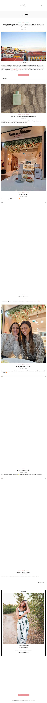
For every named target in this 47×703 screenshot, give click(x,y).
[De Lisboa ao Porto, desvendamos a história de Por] (34, 670)
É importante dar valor (23, 366)
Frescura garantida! (23, 470)
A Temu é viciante (23, 297)
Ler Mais (23, 654)
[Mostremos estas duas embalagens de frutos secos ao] (13, 686)
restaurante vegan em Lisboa (15, 69)
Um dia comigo (23, 194)
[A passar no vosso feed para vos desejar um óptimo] (13, 670)
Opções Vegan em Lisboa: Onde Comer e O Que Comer (23, 26)
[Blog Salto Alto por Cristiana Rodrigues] (22, 5)
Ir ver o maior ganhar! (23, 572)
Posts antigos (41, 582)
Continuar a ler (23, 74)
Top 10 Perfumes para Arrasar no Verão (23, 116)
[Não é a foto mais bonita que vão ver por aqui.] (13, 677)
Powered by (31, 700)
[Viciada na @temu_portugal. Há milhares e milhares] (34, 687)
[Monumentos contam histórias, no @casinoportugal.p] (34, 675)
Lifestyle (23, 22)
